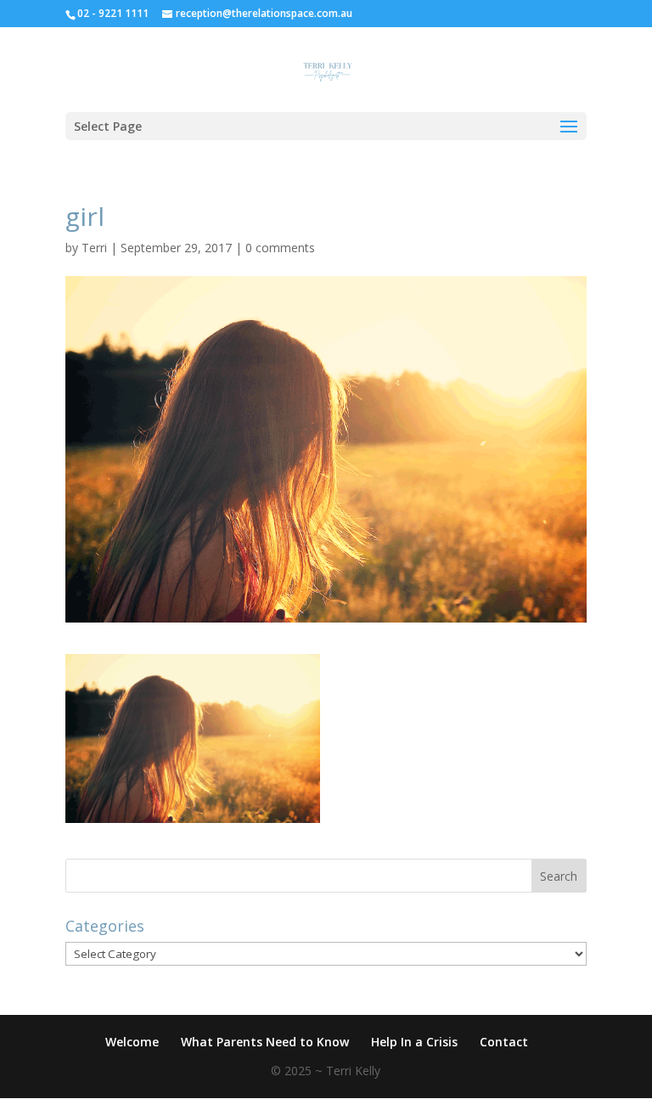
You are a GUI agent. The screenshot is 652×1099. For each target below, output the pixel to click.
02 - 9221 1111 (113, 13)
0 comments (280, 248)
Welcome (132, 1042)
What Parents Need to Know (265, 1042)
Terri (94, 248)
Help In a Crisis (414, 1042)
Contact (504, 1042)
